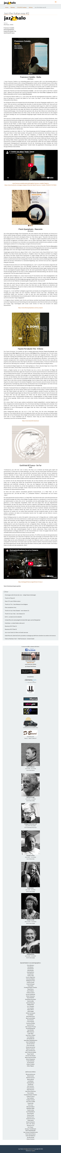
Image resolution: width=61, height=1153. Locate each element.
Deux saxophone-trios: (10, 607)
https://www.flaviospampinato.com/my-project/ (30, 307)
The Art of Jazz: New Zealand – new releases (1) (17, 610)
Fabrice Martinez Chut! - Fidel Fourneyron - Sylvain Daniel (19, 638)
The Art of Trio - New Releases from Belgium (16, 604)
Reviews (13, 7)
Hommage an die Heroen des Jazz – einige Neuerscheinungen (20, 595)
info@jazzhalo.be (28, 1149)
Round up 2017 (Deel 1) (11, 626)
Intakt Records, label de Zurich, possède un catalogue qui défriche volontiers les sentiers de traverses (30, 635)
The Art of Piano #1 (10, 598)
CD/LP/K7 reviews (22, 7)
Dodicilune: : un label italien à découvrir (15, 623)
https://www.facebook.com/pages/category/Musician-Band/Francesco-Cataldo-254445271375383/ (30, 185)
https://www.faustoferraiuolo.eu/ (30, 420)
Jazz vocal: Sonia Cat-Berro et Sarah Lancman (16, 632)
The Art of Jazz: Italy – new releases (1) (15, 613)
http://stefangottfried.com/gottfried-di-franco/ (30, 582)
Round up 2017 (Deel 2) (11, 629)
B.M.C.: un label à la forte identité (13, 616)
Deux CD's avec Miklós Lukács (13, 601)
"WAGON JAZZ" (31, 662)
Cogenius (33, 1150)
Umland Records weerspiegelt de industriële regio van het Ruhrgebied (22, 620)
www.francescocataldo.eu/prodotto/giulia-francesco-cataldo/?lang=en (30, 183)
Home (6, 7)
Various (31, 7)
